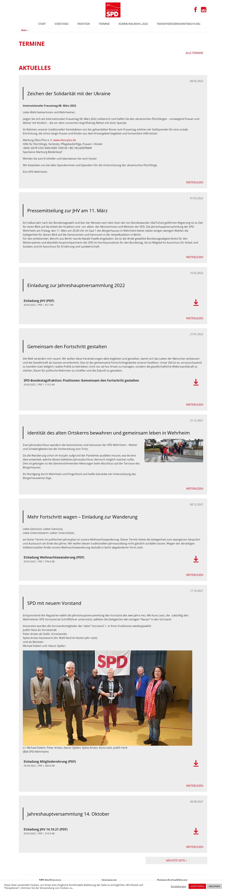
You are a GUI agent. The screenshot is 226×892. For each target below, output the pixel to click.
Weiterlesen (194, 182)
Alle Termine (194, 53)
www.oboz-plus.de (64, 140)
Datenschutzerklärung (172, 880)
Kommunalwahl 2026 (133, 24)
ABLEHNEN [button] (214, 886)
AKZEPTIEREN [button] (197, 886)
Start (42, 24)
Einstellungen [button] (178, 886)
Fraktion (83, 24)
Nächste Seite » (176, 860)
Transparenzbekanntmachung (178, 24)
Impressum (109, 880)
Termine (104, 24)
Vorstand (61, 24)
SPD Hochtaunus (50, 880)
